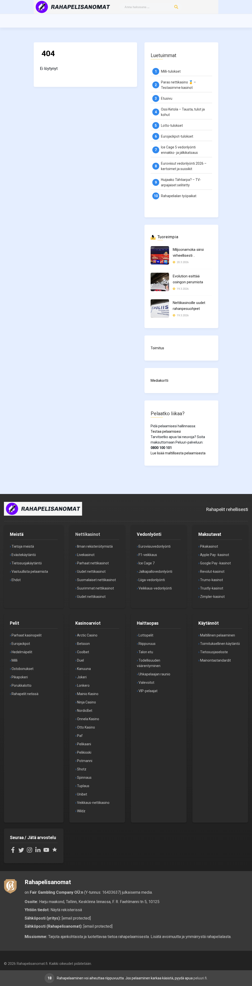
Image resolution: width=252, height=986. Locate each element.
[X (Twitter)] (21, 852)
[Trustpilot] (55, 852)
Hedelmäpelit (22, 652)
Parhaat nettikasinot (93, 563)
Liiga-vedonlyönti (152, 580)
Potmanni (84, 761)
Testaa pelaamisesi (166, 431)
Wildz (81, 811)
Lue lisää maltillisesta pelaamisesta (178, 453)
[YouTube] (46, 852)
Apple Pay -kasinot (214, 555)
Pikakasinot (209, 546)
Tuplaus (83, 786)
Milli (14, 660)
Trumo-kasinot (211, 580)
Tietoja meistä (23, 546)
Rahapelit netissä (25, 694)
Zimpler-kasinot (212, 597)
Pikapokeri (20, 677)
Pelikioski (84, 752)
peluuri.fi (200, 978)
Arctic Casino (87, 635)
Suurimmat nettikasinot (95, 588)
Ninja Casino (86, 702)
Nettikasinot (87, 534)
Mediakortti (159, 380)
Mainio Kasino (87, 694)
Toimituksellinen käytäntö (220, 644)
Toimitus (157, 348)
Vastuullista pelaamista (30, 571)
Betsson (83, 644)
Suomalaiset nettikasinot (96, 580)
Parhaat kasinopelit (27, 635)
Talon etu (146, 652)
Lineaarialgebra (210, 51)
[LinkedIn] (38, 852)
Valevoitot (146, 682)
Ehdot (16, 580)
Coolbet (83, 652)
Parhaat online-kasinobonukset (210, 65)
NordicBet (84, 711)
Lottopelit (146, 635)
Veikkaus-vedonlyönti (155, 588)
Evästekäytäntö (24, 555)
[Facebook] (13, 852)
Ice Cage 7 (147, 563)
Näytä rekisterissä (66, 909)
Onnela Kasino (88, 719)
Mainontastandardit (215, 660)
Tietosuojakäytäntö (27, 563)
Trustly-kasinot (211, 588)
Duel (80, 660)
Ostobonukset (22, 669)
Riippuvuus (147, 644)
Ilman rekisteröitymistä (95, 546)
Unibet (82, 794)
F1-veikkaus (148, 555)
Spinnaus (84, 777)
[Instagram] (29, 852)
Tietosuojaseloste (214, 652)
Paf (80, 736)
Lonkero (83, 685)
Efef (199, 78)
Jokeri (82, 677)
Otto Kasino (86, 727)
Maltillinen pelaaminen (217, 635)
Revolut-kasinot (212, 571)
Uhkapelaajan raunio (154, 674)
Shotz (81, 769)
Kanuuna (84, 669)
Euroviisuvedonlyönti (155, 546)
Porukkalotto (22, 685)
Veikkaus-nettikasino (93, 803)
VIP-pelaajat (148, 691)
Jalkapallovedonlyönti (155, 571)
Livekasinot (85, 555)
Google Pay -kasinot (215, 563)
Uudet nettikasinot (91, 571)
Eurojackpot (21, 644)
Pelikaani (84, 744)
